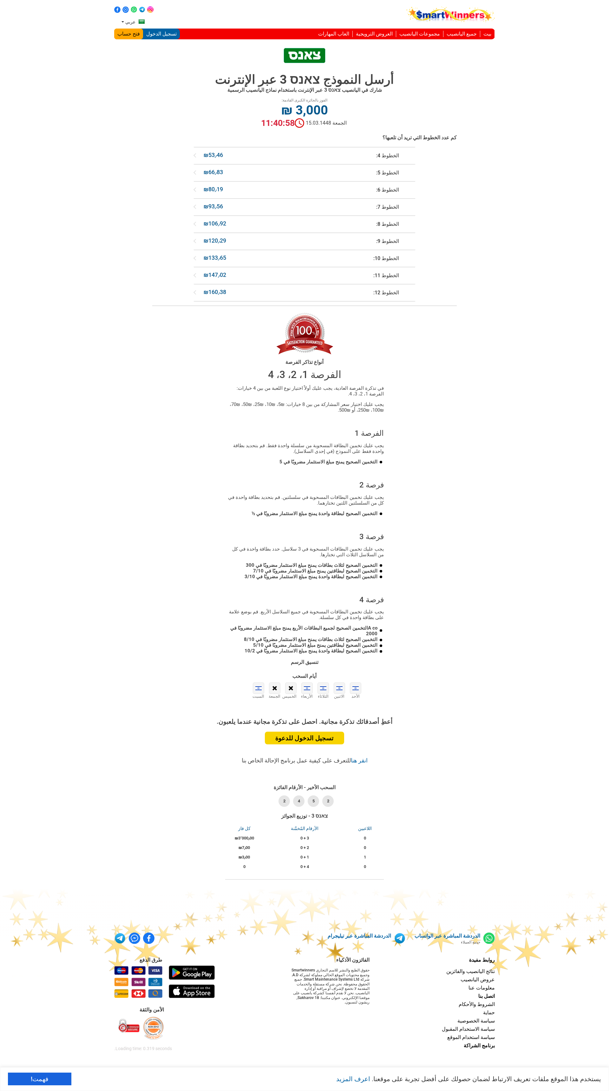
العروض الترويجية (374, 34)
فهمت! (40, 1079)
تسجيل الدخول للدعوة (304, 738)
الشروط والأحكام (477, 1004)
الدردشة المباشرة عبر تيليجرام (359, 936)
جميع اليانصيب (462, 34)
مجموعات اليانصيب (419, 34)
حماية (489, 1012)
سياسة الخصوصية (476, 1021)
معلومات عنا (481, 988)
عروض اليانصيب (478, 980)
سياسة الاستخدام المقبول (468, 1029)
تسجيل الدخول (161, 34)
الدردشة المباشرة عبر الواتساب (447, 936)
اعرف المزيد (353, 1079)
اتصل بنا (486, 996)
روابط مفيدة (482, 960)
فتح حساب (128, 34)
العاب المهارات (333, 34)
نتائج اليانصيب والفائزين (470, 971)
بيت (487, 34)
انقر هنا (359, 760)
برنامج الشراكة (479, 1045)
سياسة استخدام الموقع (471, 1037)
